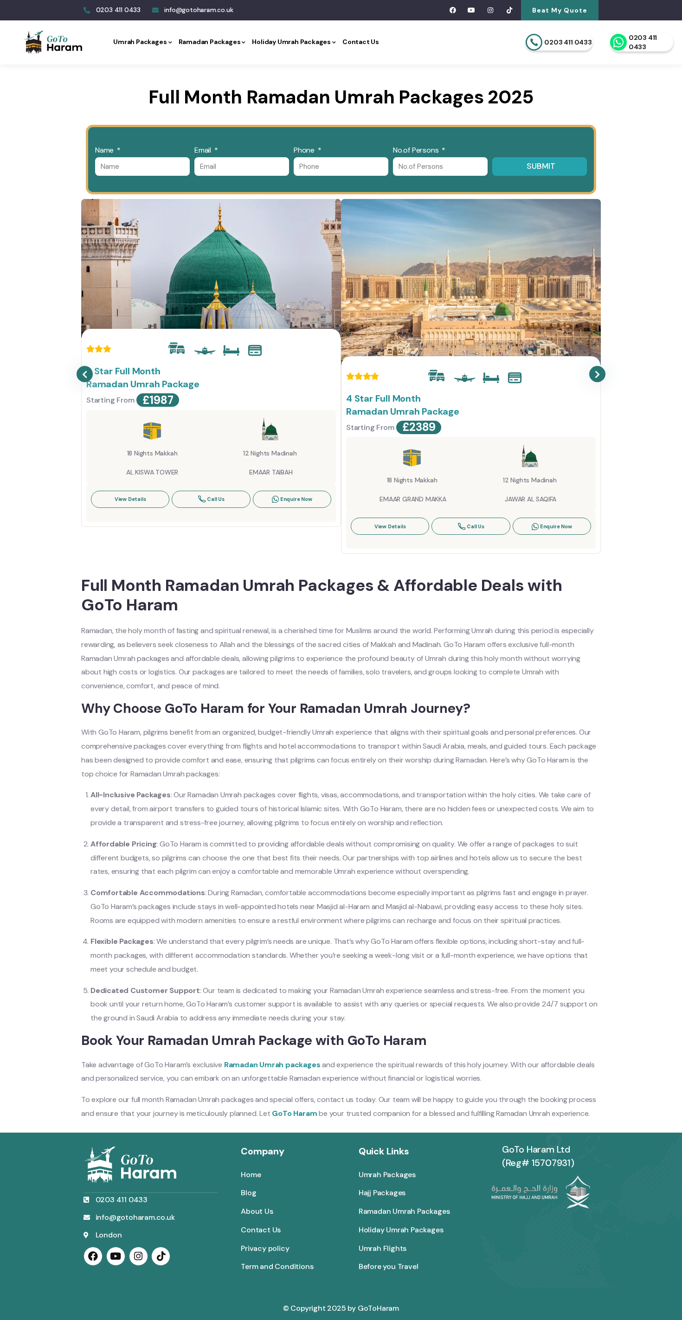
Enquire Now (296, 499)
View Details (130, 499)
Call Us (216, 499)
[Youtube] (471, 10)
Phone (305, 150)
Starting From (110, 400)
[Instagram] (490, 10)
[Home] (52, 42)
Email (203, 150)
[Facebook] (452, 10)
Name (105, 150)
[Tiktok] (509, 10)
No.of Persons (416, 150)
